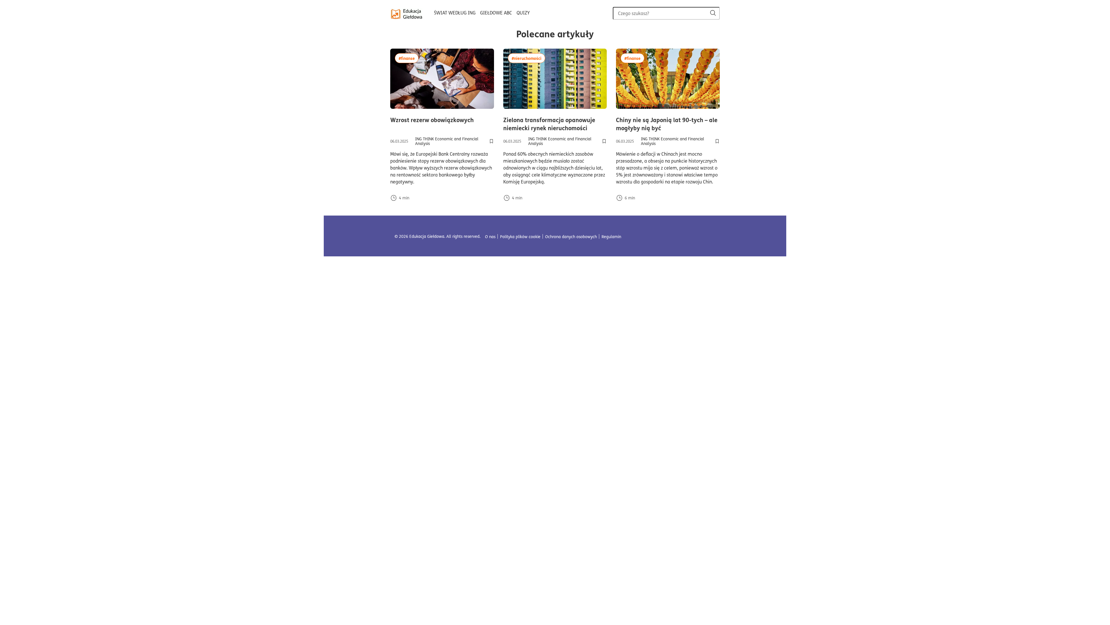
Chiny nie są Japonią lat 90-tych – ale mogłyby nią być (668, 124)
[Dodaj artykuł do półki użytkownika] (491, 141)
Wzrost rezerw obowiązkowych (442, 120)
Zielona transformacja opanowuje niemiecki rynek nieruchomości (555, 124)
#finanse (409, 58)
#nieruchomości (528, 58)
